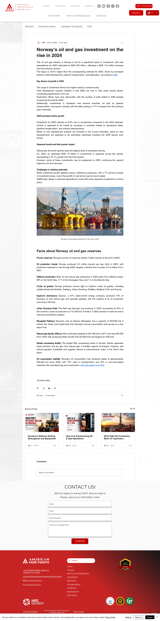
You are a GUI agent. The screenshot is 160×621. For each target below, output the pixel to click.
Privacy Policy (110, 617)
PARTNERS (72, 595)
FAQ (89, 26)
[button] (46, 6)
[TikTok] (108, 6)
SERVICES (71, 581)
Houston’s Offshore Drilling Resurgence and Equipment (42, 437)
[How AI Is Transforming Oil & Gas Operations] (80, 422)
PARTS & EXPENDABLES (78, 574)
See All (132, 408)
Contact (70, 570)
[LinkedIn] (99, 6)
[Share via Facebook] (38, 388)
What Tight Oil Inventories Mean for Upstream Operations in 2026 (117, 437)
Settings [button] (128, 617)
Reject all (138, 617)
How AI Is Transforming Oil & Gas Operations (79, 437)
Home (69, 566)
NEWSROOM (73, 592)
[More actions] (122, 42)
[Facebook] (117, 6)
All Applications (73, 584)
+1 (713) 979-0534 (33, 585)
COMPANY (71, 588)
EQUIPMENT (72, 577)
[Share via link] (55, 388)
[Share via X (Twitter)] (43, 388)
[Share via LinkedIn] (49, 388)
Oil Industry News (47, 26)
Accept (149, 617)
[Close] (157, 617)
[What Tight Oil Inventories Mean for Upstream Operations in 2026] (118, 422)
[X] (113, 6)
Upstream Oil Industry (72, 26)
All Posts (29, 26)
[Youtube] (103, 6)
